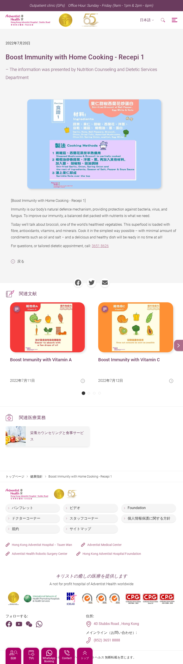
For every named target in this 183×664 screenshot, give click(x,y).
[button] (147, 20)
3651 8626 (100, 246)
